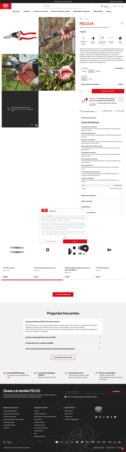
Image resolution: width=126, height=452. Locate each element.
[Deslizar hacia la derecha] (91, 2)
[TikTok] (104, 417)
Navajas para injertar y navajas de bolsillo (13, 419)
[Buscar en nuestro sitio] (45, 6)
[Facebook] (96, 417)
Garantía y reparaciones (40, 413)
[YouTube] (107, 417)
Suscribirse (116, 391)
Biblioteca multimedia (39, 436)
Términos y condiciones (78, 396)
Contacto (36, 411)
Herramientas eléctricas (9, 425)
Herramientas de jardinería (10, 411)
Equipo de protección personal (11, 413)
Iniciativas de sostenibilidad (71, 419)
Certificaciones (68, 416)
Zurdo (90, 79)
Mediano (98, 71)
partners (50, 215)
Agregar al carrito (108, 91)
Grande (91, 71)
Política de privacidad (91, 396)
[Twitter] (111, 417)
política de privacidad (98, 447)
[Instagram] (100, 417)
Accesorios (6, 428)
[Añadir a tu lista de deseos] (121, 23)
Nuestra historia (69, 411)
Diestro (84, 79)
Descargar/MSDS (38, 430)
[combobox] (64, 6)
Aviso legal (120, 447)
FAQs (35, 433)
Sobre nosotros (98, 11)
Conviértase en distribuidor (41, 428)
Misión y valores (69, 413)
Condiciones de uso (111, 447)
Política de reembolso (39, 422)
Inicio (81, 18)
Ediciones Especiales (8, 422)
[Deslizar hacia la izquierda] (35, 2)
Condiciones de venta (39, 425)
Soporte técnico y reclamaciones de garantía (45, 416)
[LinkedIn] (115, 417)
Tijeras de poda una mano (9, 416)
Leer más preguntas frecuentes (63, 357)
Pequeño (84, 71)
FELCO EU (10, 447)
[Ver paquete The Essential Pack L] (121, 100)
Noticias (108, 11)
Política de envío (38, 419)
